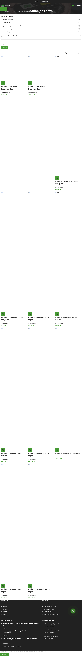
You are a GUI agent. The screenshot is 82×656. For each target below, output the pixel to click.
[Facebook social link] (35, 2)
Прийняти (5, 654)
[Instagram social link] (37, 2)
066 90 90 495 (44, 1)
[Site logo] (5, 5)
